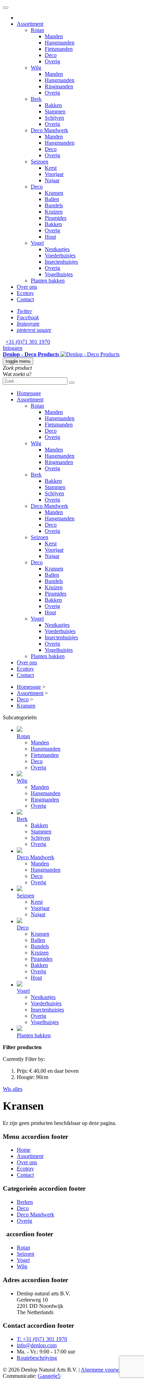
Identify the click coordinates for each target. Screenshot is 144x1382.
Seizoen (25, 1254)
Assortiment (30, 1156)
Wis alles (12, 1089)
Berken (25, 1202)
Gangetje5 (49, 1376)
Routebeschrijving (37, 1358)
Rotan (23, 1248)
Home (23, 1150)
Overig (24, 1221)
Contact (25, 1175)
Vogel (23, 1260)
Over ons (27, 1162)
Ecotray (25, 1169)
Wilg (22, 1266)
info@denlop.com (37, 1345)
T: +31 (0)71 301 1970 (42, 1339)
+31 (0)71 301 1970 (28, 342)
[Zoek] (71, 383)
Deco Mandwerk (35, 1214)
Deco (23, 1208)
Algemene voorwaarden (107, 1370)
